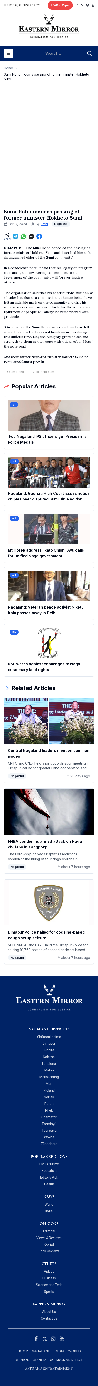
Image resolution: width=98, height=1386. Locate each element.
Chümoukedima (49, 1037)
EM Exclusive (49, 1164)
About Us (49, 1312)
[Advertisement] (49, 150)
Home (8, 68)
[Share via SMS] (31, 236)
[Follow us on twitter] (82, 5)
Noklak (49, 1097)
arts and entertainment (49, 1368)
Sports (49, 1292)
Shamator (49, 1117)
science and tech (67, 1360)
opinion (22, 1360)
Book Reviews (49, 1251)
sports (39, 1360)
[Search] (89, 53)
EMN (44, 224)
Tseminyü (49, 1124)
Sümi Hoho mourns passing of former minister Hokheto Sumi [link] (46, 76)
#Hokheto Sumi (44, 372)
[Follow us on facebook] (77, 5)
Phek (49, 1110)
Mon (49, 1084)
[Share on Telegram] (15, 236)
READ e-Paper (60, 5)
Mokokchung (49, 1077)
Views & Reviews (49, 1238)
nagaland (41, 1351)
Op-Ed (49, 1244)
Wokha (49, 1137)
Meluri (49, 1070)
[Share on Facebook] (39, 236)
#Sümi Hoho (15, 372)
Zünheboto (49, 1144)
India (49, 1211)
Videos (49, 1271)
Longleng (49, 1063)
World (49, 1204)
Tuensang (49, 1130)
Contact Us (49, 1318)
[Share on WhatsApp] (23, 236)
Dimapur (49, 1043)
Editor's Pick (49, 1177)
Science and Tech (49, 1285)
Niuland (49, 1090)
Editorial (49, 1231)
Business (49, 1278)
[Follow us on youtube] (92, 5)
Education (49, 1171)
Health (49, 1184)
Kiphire (49, 1050)
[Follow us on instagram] (87, 5)
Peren (49, 1104)
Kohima (49, 1057)
